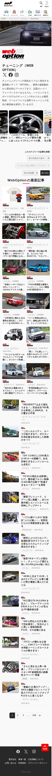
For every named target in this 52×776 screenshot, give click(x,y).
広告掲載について (36, 759)
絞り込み (45, 173)
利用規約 (22, 763)
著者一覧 (22, 759)
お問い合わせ (10, 763)
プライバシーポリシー (37, 763)
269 (34, 715)
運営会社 (12, 759)
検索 (41, 6)
